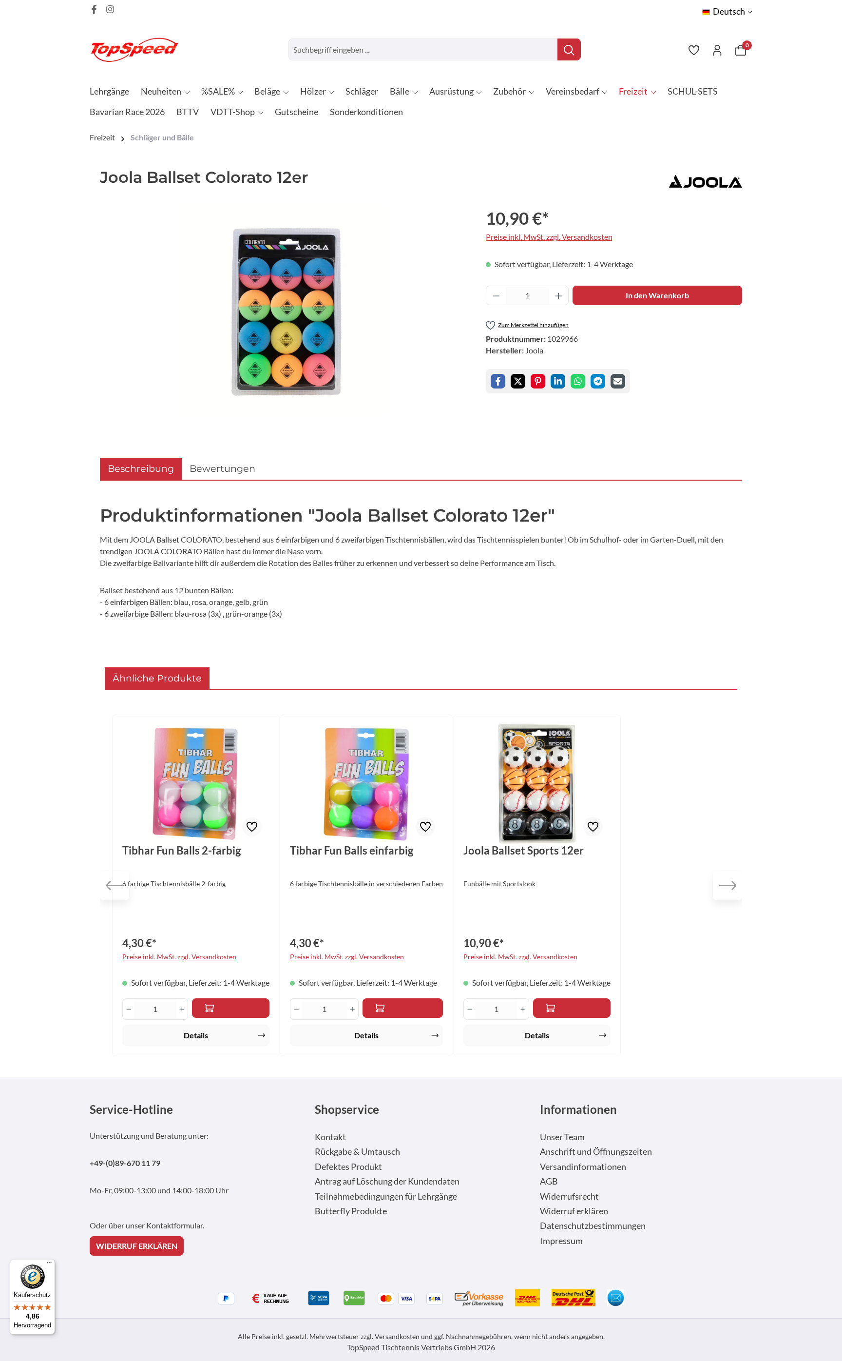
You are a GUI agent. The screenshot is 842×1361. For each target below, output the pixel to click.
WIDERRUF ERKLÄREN (136, 1245)
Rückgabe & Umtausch (357, 1152)
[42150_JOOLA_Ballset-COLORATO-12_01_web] (283, 310)
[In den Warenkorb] (230, 1008)
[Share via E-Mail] (618, 381)
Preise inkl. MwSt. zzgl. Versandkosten (549, 236)
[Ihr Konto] (717, 49)
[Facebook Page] (94, 9)
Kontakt (330, 1137)
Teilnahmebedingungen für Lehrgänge (386, 1196)
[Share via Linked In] (558, 381)
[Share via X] (518, 381)
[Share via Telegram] (598, 381)
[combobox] (423, 49)
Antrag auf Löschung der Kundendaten (387, 1181)
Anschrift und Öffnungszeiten (596, 1152)
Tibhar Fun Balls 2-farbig (181, 850)
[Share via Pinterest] (538, 381)
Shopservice (347, 1109)
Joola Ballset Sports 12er (523, 850)
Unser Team (562, 1137)
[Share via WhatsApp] (578, 381)
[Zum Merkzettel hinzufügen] (252, 826)
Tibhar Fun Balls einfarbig (351, 850)
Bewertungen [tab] (222, 468)
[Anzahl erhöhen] (559, 295)
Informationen (578, 1109)
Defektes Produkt (348, 1167)
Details (196, 1035)
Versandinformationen (583, 1167)
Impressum (561, 1241)
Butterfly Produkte (351, 1211)
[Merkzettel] (694, 49)
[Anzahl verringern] (496, 295)
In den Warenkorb (657, 295)
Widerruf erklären (574, 1211)
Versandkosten (397, 1336)
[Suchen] (569, 49)
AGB (549, 1181)
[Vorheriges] (114, 885)
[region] (283, 310)
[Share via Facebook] (498, 381)
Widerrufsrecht (569, 1196)
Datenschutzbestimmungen (593, 1226)
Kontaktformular (174, 1225)
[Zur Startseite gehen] (138, 49)
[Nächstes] (727, 885)
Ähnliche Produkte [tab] (157, 678)
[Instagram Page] (110, 9)
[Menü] (49, 1265)
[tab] (141, 469)
